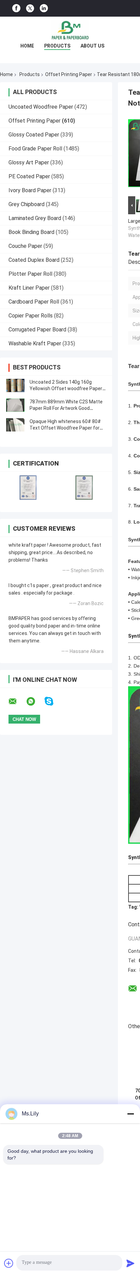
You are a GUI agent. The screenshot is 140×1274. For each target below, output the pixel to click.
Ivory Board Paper (29, 190)
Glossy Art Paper (28, 162)
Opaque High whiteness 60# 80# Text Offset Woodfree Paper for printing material (65, 428)
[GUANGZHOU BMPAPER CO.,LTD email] (16, 701)
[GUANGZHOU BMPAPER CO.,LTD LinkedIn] (44, 8)
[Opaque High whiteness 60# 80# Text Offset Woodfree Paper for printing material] (15, 425)
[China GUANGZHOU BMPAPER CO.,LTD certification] (28, 487)
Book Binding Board (31, 232)
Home (27, 46)
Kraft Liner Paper (29, 288)
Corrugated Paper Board (37, 329)
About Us (92, 46)
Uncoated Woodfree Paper (40, 107)
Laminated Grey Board (34, 218)
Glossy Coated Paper (33, 134)
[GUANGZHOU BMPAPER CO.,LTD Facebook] (16, 8)
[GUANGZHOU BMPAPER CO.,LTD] (70, 30)
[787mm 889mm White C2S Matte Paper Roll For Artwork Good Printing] (15, 405)
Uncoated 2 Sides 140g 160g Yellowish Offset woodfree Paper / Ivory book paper (67, 388)
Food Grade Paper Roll (35, 148)
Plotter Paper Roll (30, 274)
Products (57, 46)
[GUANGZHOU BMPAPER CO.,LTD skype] (53, 701)
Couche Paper (25, 246)
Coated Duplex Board (33, 260)
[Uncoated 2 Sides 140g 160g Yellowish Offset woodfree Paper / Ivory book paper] (15, 385)
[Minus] (130, 1114)
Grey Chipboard (26, 204)
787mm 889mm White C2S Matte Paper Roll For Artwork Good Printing (66, 408)
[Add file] (9, 1263)
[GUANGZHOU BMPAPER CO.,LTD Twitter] (30, 8)
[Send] (130, 1263)
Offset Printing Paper (68, 74)
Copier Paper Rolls (30, 315)
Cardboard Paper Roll (33, 301)
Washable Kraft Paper (34, 343)
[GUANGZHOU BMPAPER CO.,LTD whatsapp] (35, 701)
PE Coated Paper (29, 176)
